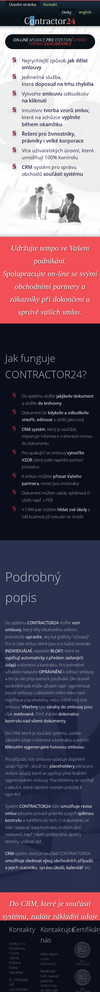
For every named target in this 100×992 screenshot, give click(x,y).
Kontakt (50, 4)
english (85, 12)
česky (67, 12)
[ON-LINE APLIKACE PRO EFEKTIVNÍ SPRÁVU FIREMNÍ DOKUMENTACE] (50, 21)
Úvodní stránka (22, 4)
